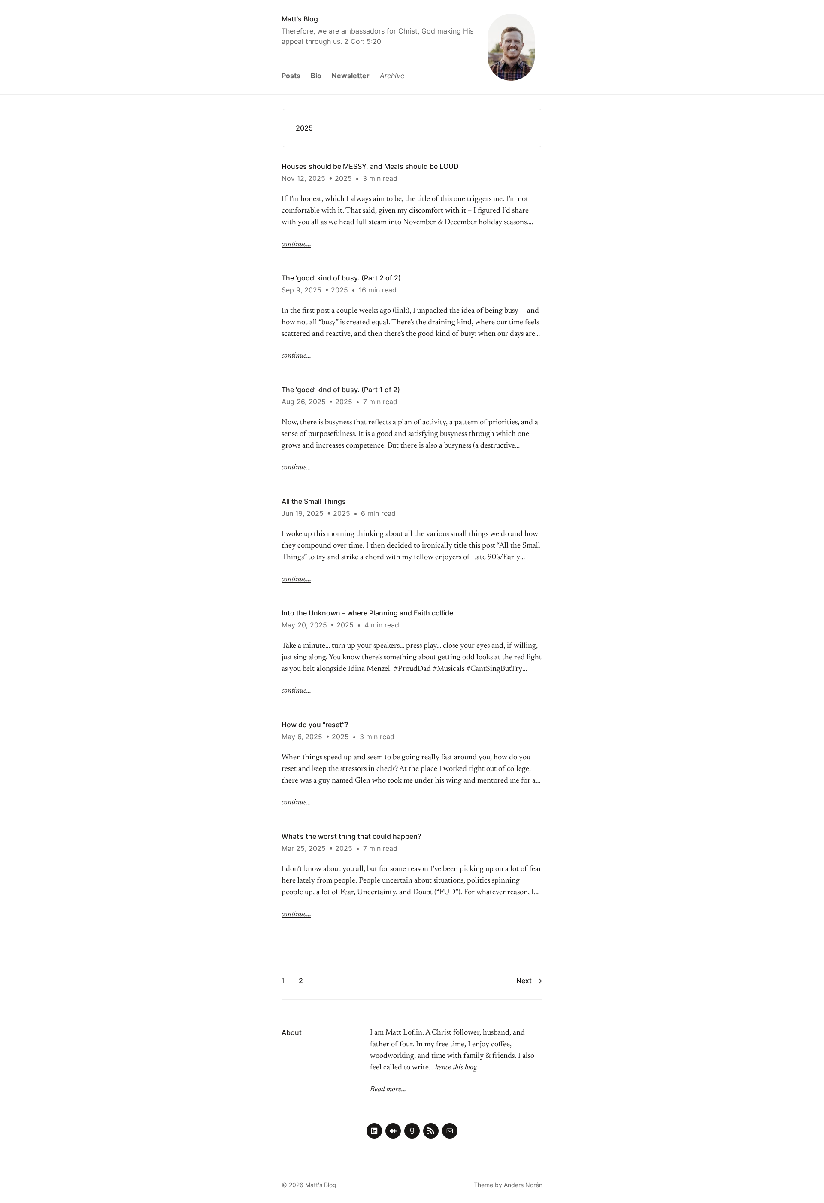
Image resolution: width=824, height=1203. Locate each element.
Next (529, 980)
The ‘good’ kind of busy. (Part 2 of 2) (341, 278)
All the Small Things (314, 501)
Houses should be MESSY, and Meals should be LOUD (370, 166)
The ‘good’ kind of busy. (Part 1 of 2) (341, 389)
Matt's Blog (300, 19)
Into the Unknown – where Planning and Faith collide (367, 613)
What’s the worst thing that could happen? (351, 836)
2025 (343, 178)
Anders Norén (523, 1184)
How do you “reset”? (315, 724)
